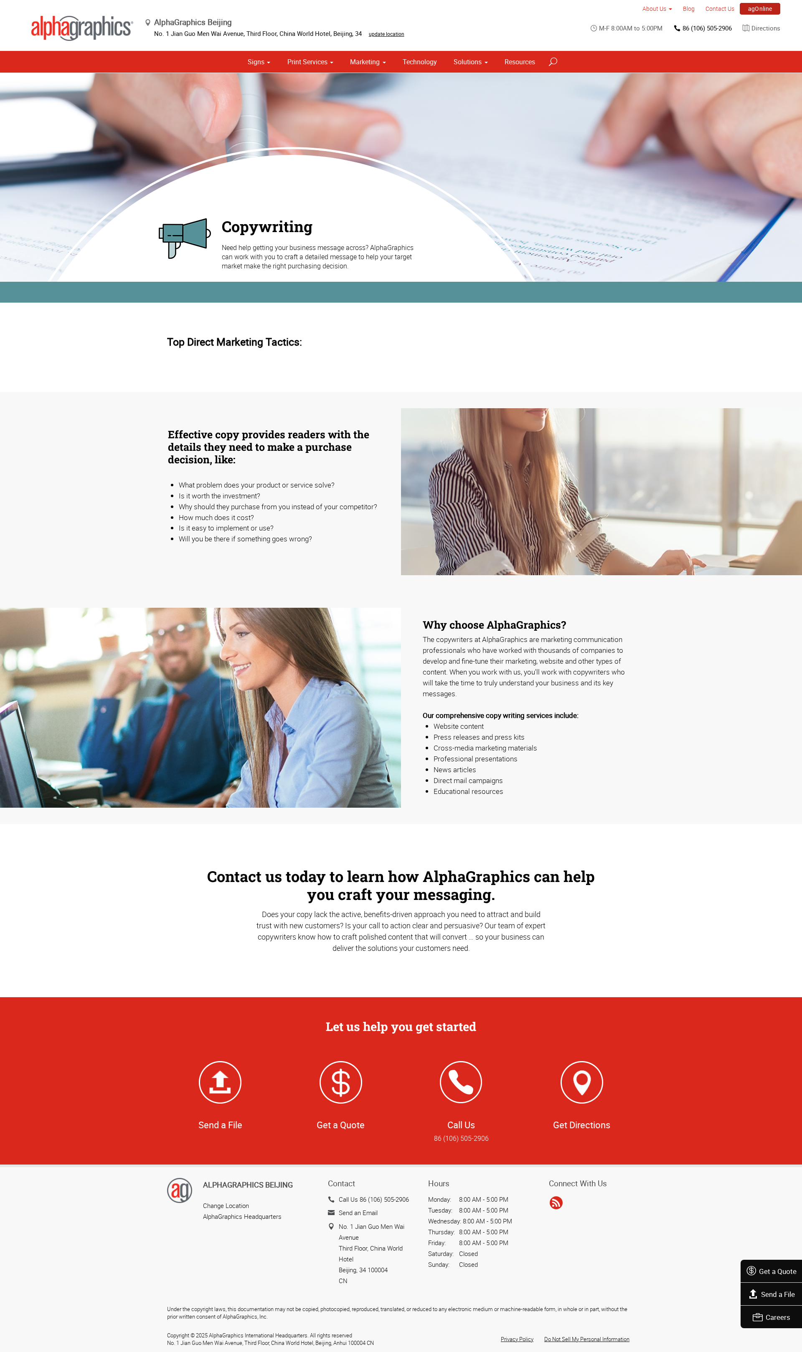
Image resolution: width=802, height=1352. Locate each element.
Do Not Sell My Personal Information (586, 1339)
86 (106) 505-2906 (707, 28)
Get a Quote (778, 1271)
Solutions (468, 61)
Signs (256, 61)
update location (386, 33)
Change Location (226, 1205)
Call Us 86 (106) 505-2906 (374, 1199)
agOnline (760, 9)
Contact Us (720, 9)
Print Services (307, 61)
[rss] (556, 1203)
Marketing (365, 61)
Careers (778, 1317)
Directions (765, 28)
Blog (689, 9)
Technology (420, 61)
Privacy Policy (517, 1339)
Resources (520, 61)
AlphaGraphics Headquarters (242, 1216)
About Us (654, 9)
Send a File (778, 1294)
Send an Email (358, 1212)
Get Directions (581, 1125)
